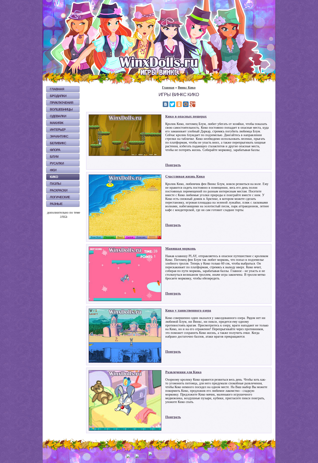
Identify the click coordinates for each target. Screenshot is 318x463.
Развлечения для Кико (183, 372)
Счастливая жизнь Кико (185, 176)
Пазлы (55, 183)
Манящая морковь (180, 248)
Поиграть (173, 165)
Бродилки (58, 96)
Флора (55, 150)
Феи (53, 170)
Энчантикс (59, 136)
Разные (56, 204)
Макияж (56, 123)
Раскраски (58, 190)
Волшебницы (61, 109)
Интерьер (57, 129)
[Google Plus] (192, 104)
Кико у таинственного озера (188, 310)
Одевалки (58, 116)
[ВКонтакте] (165, 104)
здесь (63, 216)
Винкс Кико (187, 87)
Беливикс (58, 143)
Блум (54, 156)
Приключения (61, 102)
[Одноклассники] (179, 104)
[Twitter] (172, 104)
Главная (57, 89)
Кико (54, 177)
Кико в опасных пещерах (186, 116)
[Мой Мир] (186, 104)
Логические (60, 197)
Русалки (57, 163)
